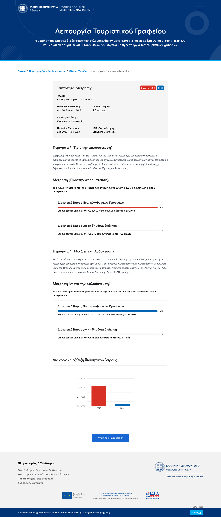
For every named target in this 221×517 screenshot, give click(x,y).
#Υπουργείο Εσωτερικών (70, 120)
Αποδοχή (196, 512)
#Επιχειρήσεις (100, 110)
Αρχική (22, 70)
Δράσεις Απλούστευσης (30, 482)
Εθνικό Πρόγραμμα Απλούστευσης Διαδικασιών (43, 474)
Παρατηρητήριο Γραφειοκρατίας (47, 70)
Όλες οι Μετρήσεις (79, 70)
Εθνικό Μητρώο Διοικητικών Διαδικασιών (40, 470)
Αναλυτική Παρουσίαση (110, 437)
